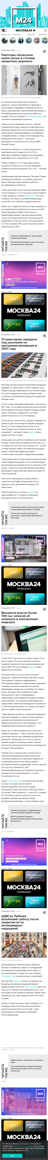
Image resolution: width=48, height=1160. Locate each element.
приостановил (31, 986)
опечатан (17, 981)
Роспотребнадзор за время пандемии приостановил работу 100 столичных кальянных (26, 1068)
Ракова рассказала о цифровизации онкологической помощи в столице (26, 811)
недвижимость (12, 254)
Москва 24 (24, 30)
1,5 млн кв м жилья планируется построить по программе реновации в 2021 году (26, 515)
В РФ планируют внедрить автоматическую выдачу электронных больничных (27, 819)
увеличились (29, 195)
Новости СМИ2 (6, 292)
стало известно (14, 781)
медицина (10, 831)
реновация (11, 528)
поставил (31, 492)
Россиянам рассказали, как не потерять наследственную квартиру (27, 243)
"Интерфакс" (7, 976)
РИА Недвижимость (35, 116)
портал (32, 432)
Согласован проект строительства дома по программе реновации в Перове (27, 508)
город (3, 254)
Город (18, 50)
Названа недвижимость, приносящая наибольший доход (26, 237)
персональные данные (23, 1146)
